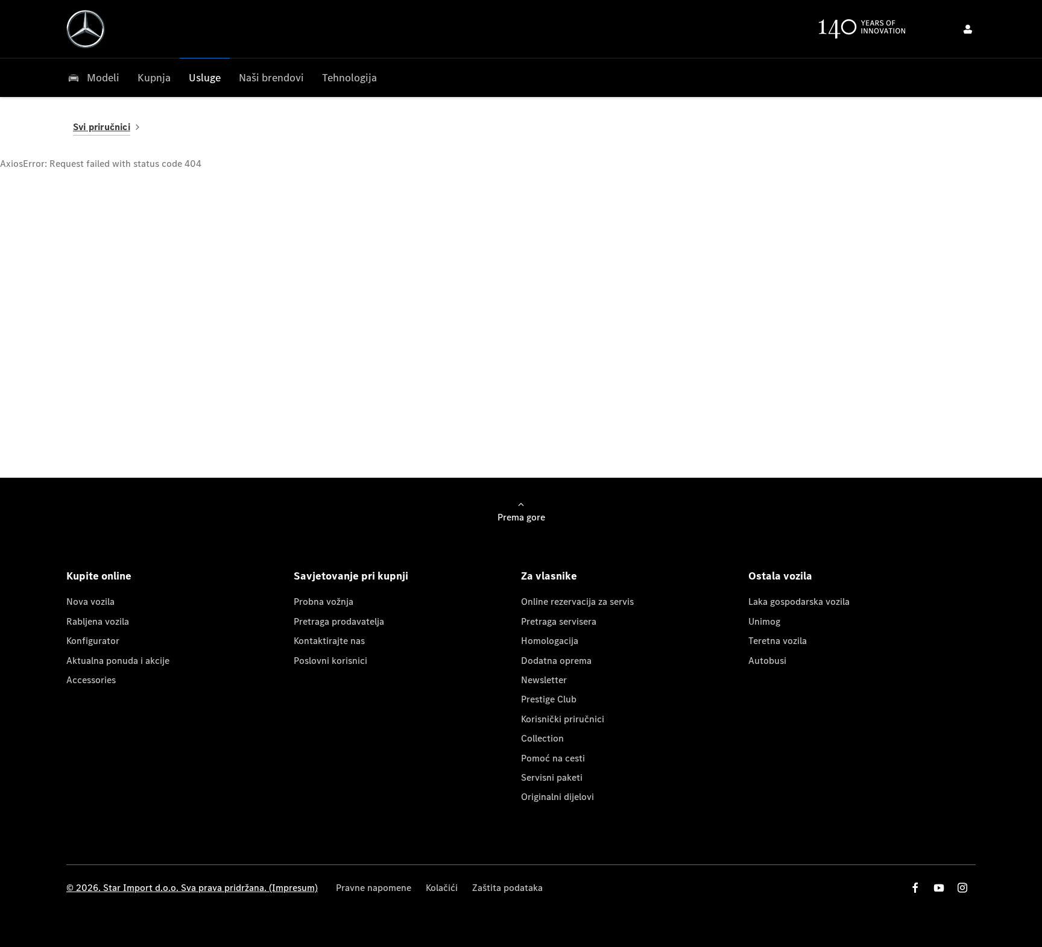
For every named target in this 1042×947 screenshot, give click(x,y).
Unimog (764, 621)
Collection (542, 738)
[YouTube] (939, 887)
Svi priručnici (101, 126)
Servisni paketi (552, 777)
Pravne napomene (373, 887)
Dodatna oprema (556, 660)
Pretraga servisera (558, 621)
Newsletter (544, 680)
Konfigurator (92, 640)
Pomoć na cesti (553, 758)
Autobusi (767, 660)
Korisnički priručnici (562, 719)
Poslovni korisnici (330, 660)
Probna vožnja (323, 601)
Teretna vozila (777, 640)
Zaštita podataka (507, 887)
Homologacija (549, 640)
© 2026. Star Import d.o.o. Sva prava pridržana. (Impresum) (192, 887)
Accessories (91, 680)
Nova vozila (90, 601)
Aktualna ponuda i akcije (117, 660)
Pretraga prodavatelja (339, 621)
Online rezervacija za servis (577, 601)
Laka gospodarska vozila (799, 601)
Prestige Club (548, 699)
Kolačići (442, 887)
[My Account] (968, 29)
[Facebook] (915, 887)
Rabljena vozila (97, 621)
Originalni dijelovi (557, 796)
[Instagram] (962, 887)
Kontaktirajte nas (329, 640)
